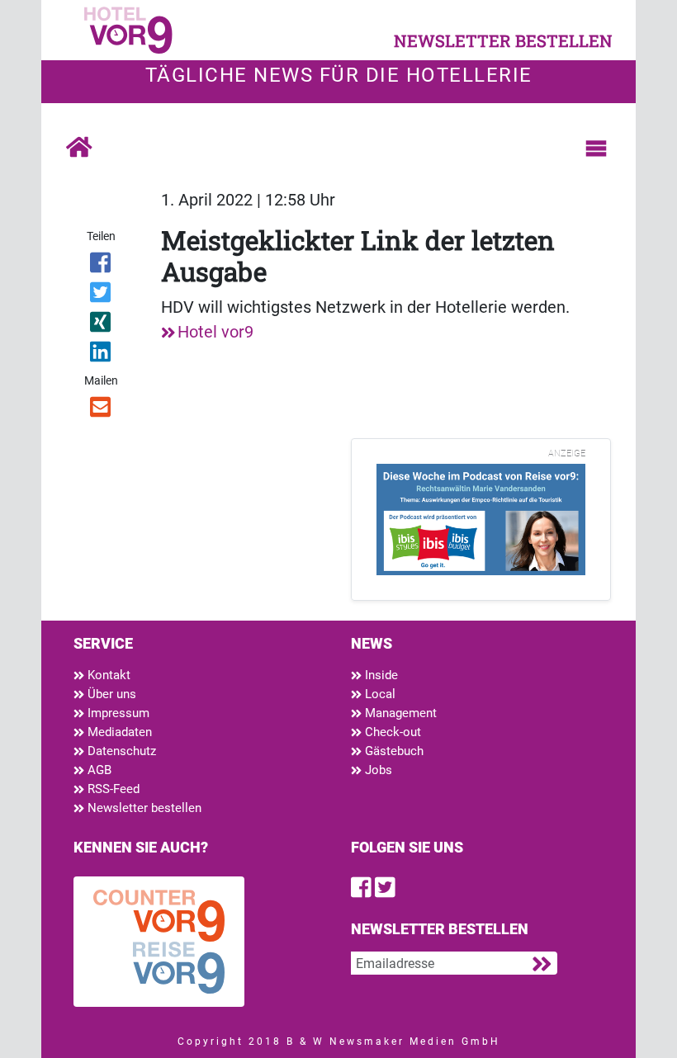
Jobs (377, 770)
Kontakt (107, 675)
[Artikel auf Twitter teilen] (101, 295)
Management (399, 713)
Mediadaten (118, 732)
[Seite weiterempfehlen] (101, 410)
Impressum (116, 713)
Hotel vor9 (215, 332)
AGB (97, 770)
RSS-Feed (112, 789)
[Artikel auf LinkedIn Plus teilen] (101, 355)
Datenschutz (120, 751)
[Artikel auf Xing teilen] (101, 325)
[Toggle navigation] (596, 148)
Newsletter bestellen (142, 808)
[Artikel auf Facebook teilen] (101, 266)
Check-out (391, 732)
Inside (380, 675)
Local (378, 694)
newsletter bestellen (503, 40)
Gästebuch (393, 751)
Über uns (110, 694)
